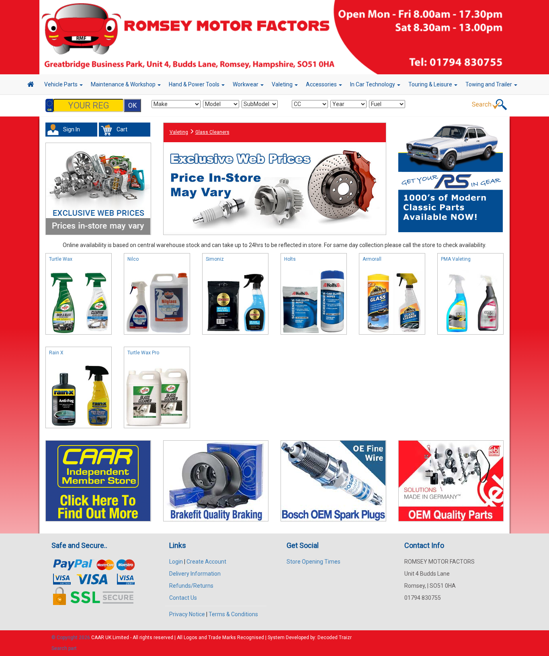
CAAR (97, 637)
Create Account (206, 561)
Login (176, 561)
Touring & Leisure (430, 84)
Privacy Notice (187, 614)
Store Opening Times (313, 561)
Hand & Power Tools (195, 84)
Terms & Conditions (233, 614)
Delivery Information (195, 573)
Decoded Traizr (335, 637)
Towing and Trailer (489, 84)
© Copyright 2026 (71, 637)
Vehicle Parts (61, 84)
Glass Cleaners (212, 132)
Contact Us (183, 598)
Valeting (283, 84)
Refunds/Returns (191, 585)
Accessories (322, 84)
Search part (64, 648)
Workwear (246, 84)
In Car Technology (373, 84)
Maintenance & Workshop (124, 84)
